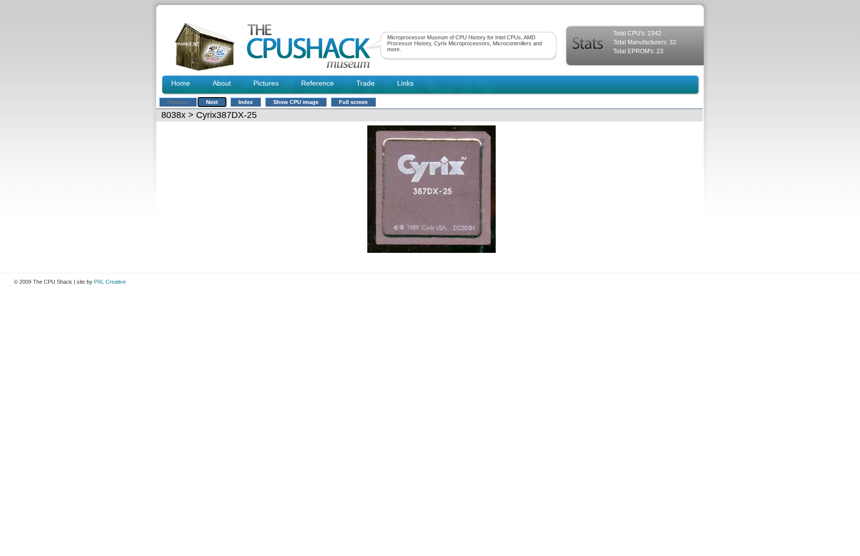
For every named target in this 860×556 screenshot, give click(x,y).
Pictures (266, 83)
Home (180, 83)
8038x (173, 115)
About (222, 83)
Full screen (353, 102)
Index (245, 102)
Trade (365, 83)
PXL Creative (110, 282)
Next (212, 102)
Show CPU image (296, 102)
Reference (317, 83)
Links (405, 83)
